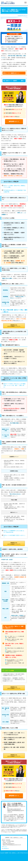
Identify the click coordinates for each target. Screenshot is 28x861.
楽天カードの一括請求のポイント (11, 73)
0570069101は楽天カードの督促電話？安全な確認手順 (15, 191)
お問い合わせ (4, 846)
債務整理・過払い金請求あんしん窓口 (12, 852)
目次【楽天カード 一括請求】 (10, 80)
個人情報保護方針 (5, 848)
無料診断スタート (14, 121)
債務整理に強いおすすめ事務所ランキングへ (14, 325)
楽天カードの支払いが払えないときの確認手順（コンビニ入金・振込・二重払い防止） (14, 385)
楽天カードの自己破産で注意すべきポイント (14, 536)
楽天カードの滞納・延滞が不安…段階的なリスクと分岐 (14, 186)
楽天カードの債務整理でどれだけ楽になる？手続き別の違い (14, 531)
